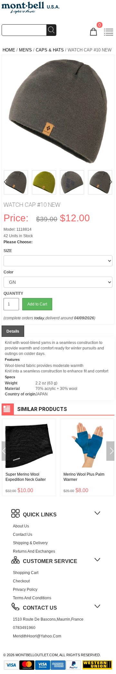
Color (9, 272)
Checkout (21, 581)
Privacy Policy (25, 589)
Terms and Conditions (32, 598)
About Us (21, 526)
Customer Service (50, 561)
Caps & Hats (50, 50)
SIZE (8, 251)
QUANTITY (13, 293)
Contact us (22, 534)
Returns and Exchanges (34, 551)
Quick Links (40, 514)
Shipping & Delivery (30, 543)
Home (9, 50)
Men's (25, 50)
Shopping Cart (25, 572)
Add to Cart (37, 304)
